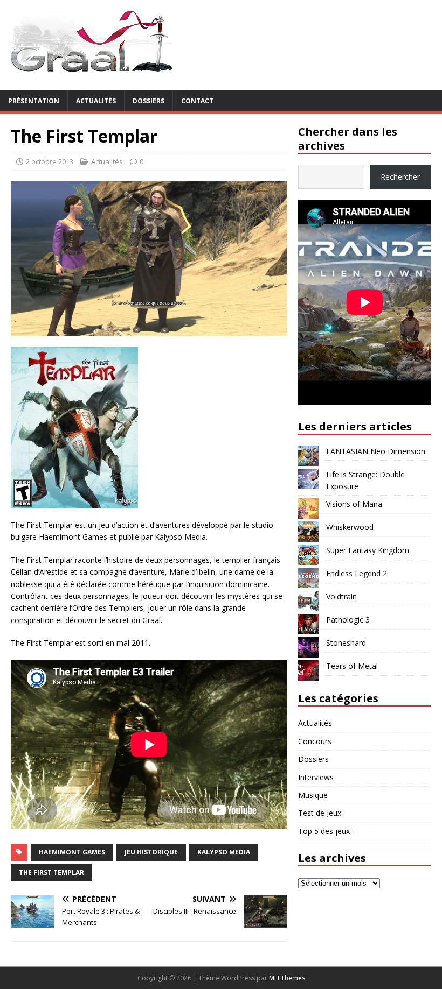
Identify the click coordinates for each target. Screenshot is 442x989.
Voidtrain (341, 596)
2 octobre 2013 (49, 161)
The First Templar (51, 872)
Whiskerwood (350, 527)
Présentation (33, 100)
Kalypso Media (223, 852)
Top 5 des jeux (324, 831)
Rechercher (400, 177)
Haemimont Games (72, 852)
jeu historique (151, 852)
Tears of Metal (352, 666)
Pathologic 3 (348, 619)
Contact (197, 100)
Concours (315, 741)
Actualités (96, 100)
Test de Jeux (319, 813)
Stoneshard (346, 643)
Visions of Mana (354, 504)
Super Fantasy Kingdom (367, 550)
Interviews (316, 777)
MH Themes (287, 978)
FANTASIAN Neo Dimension (375, 451)
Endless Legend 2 (356, 573)
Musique (313, 795)
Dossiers (148, 100)
